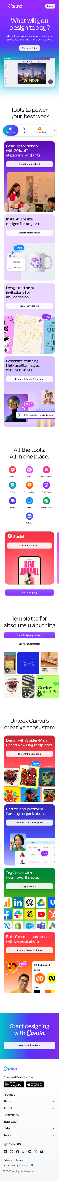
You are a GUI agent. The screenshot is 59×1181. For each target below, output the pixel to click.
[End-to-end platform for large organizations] (29, 835)
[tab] (10, 130)
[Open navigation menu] (4, 6)
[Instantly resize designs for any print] (29, 247)
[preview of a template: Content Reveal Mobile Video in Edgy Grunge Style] (10, 663)
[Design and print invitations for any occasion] (29, 318)
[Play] (7, 670)
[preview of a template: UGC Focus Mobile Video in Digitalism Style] (28, 686)
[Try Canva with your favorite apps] (29, 898)
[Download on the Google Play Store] (14, 1087)
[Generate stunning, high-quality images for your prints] (29, 391)
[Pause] (29, 72)
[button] (29, 558)
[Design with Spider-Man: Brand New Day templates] (29, 769)
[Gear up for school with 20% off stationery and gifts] (29, 176)
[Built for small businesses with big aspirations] (29, 962)
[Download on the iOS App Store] (35, 1087)
